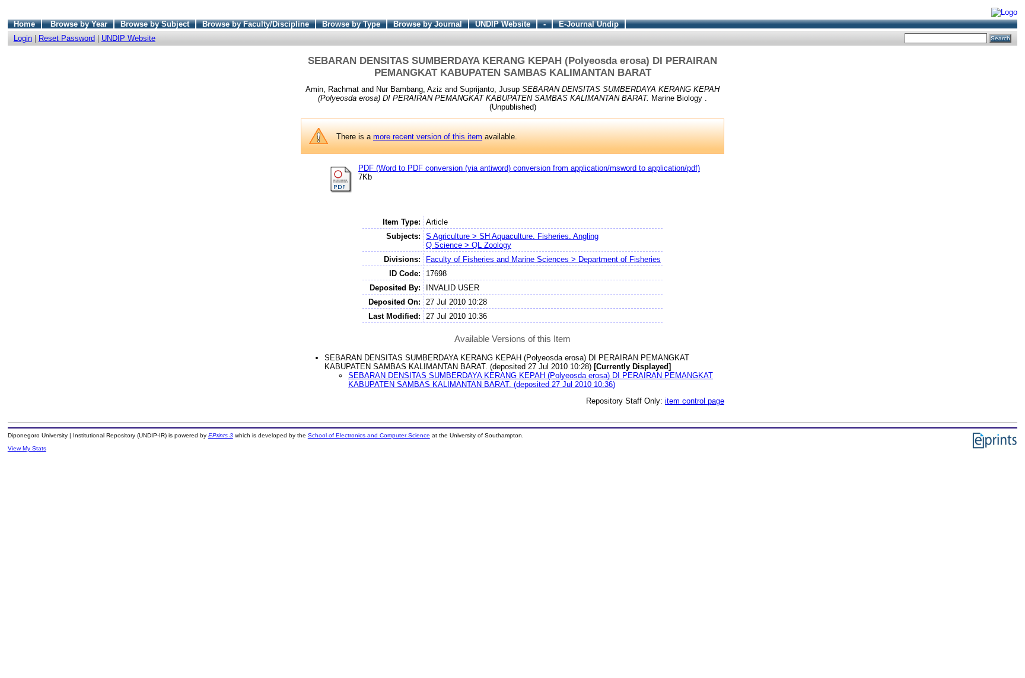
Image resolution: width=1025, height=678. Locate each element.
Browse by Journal (427, 24)
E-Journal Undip (589, 24)
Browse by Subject (154, 24)
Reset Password (67, 38)
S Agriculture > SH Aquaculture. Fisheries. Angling (512, 236)
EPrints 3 (220, 435)
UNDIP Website (502, 24)
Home (24, 24)
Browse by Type (351, 24)
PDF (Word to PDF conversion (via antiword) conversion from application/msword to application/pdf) (529, 168)
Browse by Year (78, 24)
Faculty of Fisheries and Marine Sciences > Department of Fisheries (543, 259)
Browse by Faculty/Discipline (255, 24)
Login (23, 38)
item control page (694, 400)
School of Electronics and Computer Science (369, 435)
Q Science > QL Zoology (468, 245)
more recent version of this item (427, 136)
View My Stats (27, 448)
